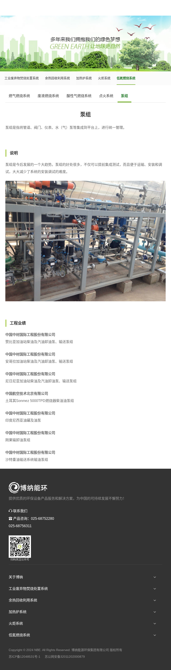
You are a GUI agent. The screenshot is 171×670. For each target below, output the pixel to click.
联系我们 (19, 511)
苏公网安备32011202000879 (65, 656)
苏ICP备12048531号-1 (24, 656)
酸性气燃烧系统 (79, 96)
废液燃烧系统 (48, 96)
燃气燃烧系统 (19, 96)
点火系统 (106, 96)
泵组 (124, 96)
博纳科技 (28, 487)
